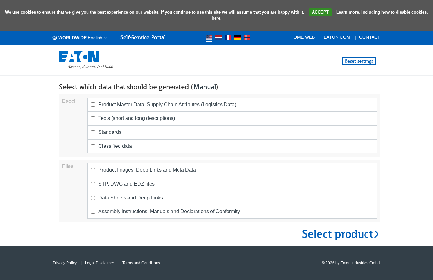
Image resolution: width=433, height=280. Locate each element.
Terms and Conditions (141, 263)
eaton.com (337, 37)
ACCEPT (320, 12)
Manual (204, 86)
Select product (337, 234)
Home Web (302, 37)
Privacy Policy (65, 263)
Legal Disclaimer (99, 263)
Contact (369, 37)
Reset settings (359, 61)
